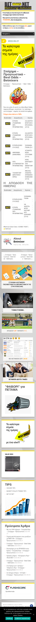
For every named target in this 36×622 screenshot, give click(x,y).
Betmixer (8, 229)
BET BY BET (10, 494)
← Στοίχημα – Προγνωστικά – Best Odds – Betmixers (10, 257)
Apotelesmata (10, 591)
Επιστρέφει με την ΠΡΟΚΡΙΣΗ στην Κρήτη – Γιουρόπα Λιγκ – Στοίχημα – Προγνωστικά (18, 550)
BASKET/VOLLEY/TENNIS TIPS (16, 491)
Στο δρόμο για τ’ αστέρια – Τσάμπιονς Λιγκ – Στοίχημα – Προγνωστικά (16, 568)
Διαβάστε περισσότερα (22, 618)
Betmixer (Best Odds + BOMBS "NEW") (16, 227)
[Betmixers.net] (18, 5)
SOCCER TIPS (11, 488)
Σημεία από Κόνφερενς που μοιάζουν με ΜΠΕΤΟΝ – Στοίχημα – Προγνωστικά (19, 538)
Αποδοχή (9, 618)
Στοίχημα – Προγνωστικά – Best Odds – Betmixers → (26, 257)
